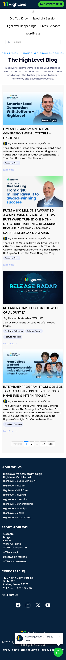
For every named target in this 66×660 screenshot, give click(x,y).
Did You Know (19, 18)
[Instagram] (28, 605)
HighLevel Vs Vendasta (16, 499)
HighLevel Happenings (21, 26)
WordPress (33, 33)
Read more (8, 169)
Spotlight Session (44, 18)
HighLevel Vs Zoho (14, 513)
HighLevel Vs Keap (14, 485)
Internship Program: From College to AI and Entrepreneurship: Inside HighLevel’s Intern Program (33, 391)
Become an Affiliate (15, 556)
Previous (17, 443)
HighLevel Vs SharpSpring (18, 503)
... (37, 443)
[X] (38, 605)
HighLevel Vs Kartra (14, 494)
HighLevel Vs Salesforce (17, 517)
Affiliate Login (11, 552)
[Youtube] (48, 605)
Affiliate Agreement (15, 561)
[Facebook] (18, 605)
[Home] (33, 12)
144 (43, 443)
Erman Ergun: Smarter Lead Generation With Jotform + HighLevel (27, 133)
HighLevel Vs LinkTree (15, 490)
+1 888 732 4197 (23, 588)
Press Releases (50, 26)
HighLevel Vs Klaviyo (15, 508)
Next (51, 443)
